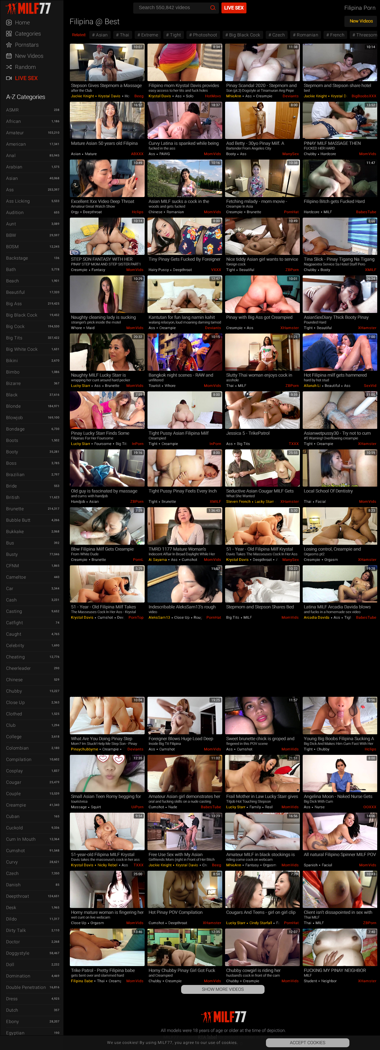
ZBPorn (292, 270)
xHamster (289, 328)
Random (25, 67)
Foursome (102, 444)
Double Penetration (26, 987)
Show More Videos (223, 989)
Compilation (19, 759)
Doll (10, 964)
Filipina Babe (82, 981)
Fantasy (98, 270)
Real (268, 807)
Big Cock (15, 326)
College (14, 736)
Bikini (12, 360)
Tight (175, 35)
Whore (77, 328)
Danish (13, 884)
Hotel (129, 96)
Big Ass (14, 303)
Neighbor (328, 981)
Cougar (13, 782)
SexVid (370, 386)
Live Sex (26, 78)
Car (9, 588)
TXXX (294, 444)
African (13, 121)
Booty (12, 451)
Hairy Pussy (159, 270)
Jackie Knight (83, 96)
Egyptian (15, 1033)
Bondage (15, 429)
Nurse (319, 807)
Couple (13, 793)
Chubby (14, 691)
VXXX (216, 270)
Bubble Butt (18, 520)
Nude (172, 807)
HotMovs (213, 96)
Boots (12, 440)
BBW (11, 235)
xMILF (370, 270)
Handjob (78, 501)
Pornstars (27, 44)
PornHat (291, 212)
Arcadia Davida (317, 617)
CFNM (12, 565)
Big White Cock (22, 349)
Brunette (15, 508)
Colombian (17, 748)
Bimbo (13, 372)
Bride (11, 486)
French (337, 35)
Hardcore (328, 154)
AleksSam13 (160, 617)
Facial (320, 501)
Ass (10, 189)
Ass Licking (18, 201)
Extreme (149, 35)
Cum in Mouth (21, 839)
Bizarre (13, 383)
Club (11, 725)
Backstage (17, 258)
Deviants (291, 96)
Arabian (14, 167)
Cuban (13, 816)
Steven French (238, 501)
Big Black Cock (21, 315)
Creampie (16, 805)
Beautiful (15, 292)
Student (311, 981)
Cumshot (15, 850)
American (16, 144)
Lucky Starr (81, 386)
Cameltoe (16, 577)
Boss (11, 463)
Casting (14, 611)
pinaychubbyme (85, 749)
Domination (18, 976)
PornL (138, 560)
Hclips (138, 212)
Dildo (11, 919)
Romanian (307, 35)
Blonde (13, 406)
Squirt (95, 807)
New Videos (29, 56)
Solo (189, 96)
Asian (12, 178)
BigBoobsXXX (364, 96)
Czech (12, 873)
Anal (11, 155)
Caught (13, 634)
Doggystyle (17, 953)
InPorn (138, 444)
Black (12, 394)
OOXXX (369, 807)
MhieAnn (234, 96)
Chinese (14, 679)
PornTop (136, 617)
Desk (11, 907)
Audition (15, 212)
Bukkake (15, 531)
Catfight (14, 622)
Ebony (12, 1021)
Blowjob (14, 417)
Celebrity (15, 645)
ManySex (290, 154)
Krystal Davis (109, 96)
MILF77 (34, 8)
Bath (11, 269)
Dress (12, 998)
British (13, 497)
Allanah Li (313, 386)
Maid (90, 328)
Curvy (12, 862)
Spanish (311, 865)
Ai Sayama (158, 560)
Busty (12, 554)
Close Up (15, 702)
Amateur (15, 132)
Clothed (14, 713)
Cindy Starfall (260, 923)
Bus (10, 543)
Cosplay (14, 770)
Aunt (11, 224)
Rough (198, 617)
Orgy (75, 212)
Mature (90, 154)
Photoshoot (204, 35)
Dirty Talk (16, 930)
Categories (28, 33)
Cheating (15, 657)
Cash (11, 600)
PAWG (164, 154)
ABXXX (137, 154)
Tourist (155, 386)
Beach (12, 280)
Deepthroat (17, 896)
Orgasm (331, 560)
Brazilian (15, 474)
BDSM (12, 246)
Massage (79, 807)
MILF (327, 212)
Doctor (13, 941)
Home (22, 22)
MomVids (212, 154)
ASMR (12, 110)
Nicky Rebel (108, 865)
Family (255, 807)
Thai (124, 35)
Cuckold (14, 827)
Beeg (139, 96)
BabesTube (366, 212)
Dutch (12, 1010)
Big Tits (14, 337)
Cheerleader (18, 668)
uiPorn (137, 807)
